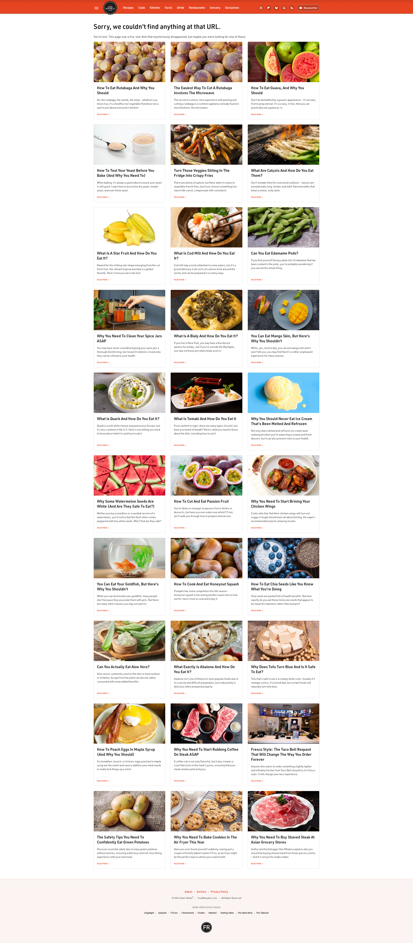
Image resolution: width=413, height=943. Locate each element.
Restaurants (197, 7)
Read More (102, 114)
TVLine (174, 912)
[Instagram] (260, 7)
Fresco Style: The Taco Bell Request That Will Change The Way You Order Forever (281, 754)
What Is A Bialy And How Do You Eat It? (206, 335)
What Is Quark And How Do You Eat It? (128, 418)
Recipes (128, 7)
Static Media (186, 898)
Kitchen (155, 7)
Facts (168, 7)
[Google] (284, 7)
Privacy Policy (219, 891)
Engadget (149, 912)
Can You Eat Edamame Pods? (274, 253)
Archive (201, 891)
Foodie (201, 912)
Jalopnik (162, 912)
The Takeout (262, 912)
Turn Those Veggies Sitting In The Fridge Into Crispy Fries (202, 173)
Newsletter (311, 8)
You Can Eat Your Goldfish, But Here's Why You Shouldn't (128, 586)
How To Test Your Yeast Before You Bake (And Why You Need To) (125, 173)
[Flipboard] (268, 7)
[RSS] (291, 7)
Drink (180, 7)
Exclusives (232, 7)
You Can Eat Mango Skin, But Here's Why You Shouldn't (280, 338)
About (188, 891)
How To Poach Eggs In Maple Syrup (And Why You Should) (126, 752)
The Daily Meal (245, 912)
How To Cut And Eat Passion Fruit (201, 501)
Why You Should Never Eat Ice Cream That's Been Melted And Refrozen (281, 421)
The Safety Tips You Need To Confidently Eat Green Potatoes (123, 839)
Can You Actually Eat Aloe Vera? (123, 666)
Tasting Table (227, 912)
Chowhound (187, 912)
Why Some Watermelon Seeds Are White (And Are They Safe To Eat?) (126, 504)
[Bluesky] (276, 7)
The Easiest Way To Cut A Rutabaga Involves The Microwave (203, 90)
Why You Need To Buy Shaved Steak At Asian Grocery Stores (283, 839)
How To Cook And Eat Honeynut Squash (206, 584)
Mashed (213, 912)
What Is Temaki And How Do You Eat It (205, 418)
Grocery (215, 7)
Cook (141, 7)
